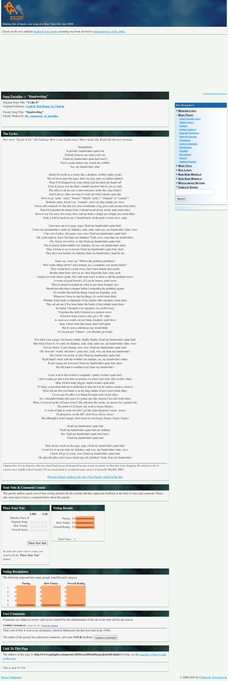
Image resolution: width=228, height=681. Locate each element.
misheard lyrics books (45, 31)
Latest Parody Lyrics (190, 119)
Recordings (185, 154)
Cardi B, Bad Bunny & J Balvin (44, 106)
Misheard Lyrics (187, 110)
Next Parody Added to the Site (105, 477)
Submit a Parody (187, 162)
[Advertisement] (114, 63)
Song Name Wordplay (190, 178)
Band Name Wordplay (190, 174)
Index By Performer (189, 133)
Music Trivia (185, 165)
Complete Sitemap (188, 187)
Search (183, 158)
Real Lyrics (184, 170)
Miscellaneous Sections (191, 182)
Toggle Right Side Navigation (215, 93)
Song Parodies (12, 96)
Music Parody (185, 115)
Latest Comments (188, 144)
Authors (183, 126)
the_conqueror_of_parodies (41, 116)
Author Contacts (187, 129)
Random (183, 151)
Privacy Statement (11, 677)
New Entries (185, 147)
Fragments (184, 140)
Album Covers (186, 122)
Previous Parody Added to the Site (66, 477)
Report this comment (50, 625)
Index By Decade (188, 137)
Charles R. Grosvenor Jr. (213, 677)
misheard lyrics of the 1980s (109, 31)
